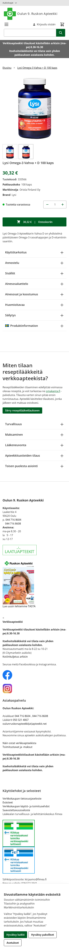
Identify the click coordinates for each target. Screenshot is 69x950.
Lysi (14, 195)
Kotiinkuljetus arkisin (15, 656)
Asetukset (13, 943)
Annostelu (12, 263)
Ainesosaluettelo (16, 284)
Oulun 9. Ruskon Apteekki (37, 13)
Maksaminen (14, 434)
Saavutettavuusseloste (16, 810)
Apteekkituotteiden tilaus (22, 455)
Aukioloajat (8, 2)
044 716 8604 (13, 519)
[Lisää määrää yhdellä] (62, 204)
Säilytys (10, 315)
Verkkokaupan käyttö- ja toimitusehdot (26, 806)
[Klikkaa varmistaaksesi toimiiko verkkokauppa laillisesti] (34, 847)
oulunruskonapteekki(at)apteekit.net (25, 723)
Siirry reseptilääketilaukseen (22, 410)
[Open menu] (6, 24)
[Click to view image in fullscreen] (34, 108)
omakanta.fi (53, 391)
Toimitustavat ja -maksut (17, 747)
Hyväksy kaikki (15, 934)
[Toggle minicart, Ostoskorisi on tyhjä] (62, 24)
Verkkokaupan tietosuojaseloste (22, 798)
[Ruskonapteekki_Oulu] (34, 675)
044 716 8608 (13, 523)
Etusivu (7, 68)
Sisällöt (10, 273)
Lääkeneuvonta (15, 445)
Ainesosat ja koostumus (21, 294)
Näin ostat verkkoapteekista (19, 743)
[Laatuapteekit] (34, 550)
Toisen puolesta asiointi (21, 466)
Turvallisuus (13, 424)
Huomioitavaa (15, 305)
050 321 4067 (21, 720)
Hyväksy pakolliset (42, 934)
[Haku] (60, 33)
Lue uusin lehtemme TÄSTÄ (19, 606)
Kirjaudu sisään (46, 24)
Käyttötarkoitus (16, 252)
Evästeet (8, 802)
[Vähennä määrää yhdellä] (47, 204)
